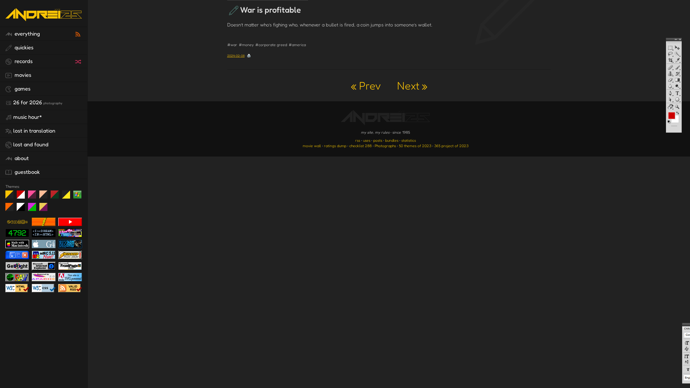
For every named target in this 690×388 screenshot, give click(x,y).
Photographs (385, 145)
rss (357, 140)
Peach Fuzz (45, 197)
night (11, 197)
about (21, 158)
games (21, 88)
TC (45, 209)
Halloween (11, 209)
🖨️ (249, 56)
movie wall (312, 145)
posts (377, 140)
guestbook (26, 172)
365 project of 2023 (451, 145)
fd (34, 197)
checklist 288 (360, 145)
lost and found (31, 144)
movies (22, 75)
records (23, 61)
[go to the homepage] (43, 20)
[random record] (79, 61)
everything (26, 33)
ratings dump (335, 145)
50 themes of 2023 (415, 145)
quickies (23, 47)
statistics (408, 140)
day (23, 197)
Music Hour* (27, 117)
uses (366, 140)
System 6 (23, 209)
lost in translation (34, 130)
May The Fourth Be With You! (68, 197)
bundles (391, 140)
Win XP (77, 194)
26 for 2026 (37, 102)
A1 (34, 209)
